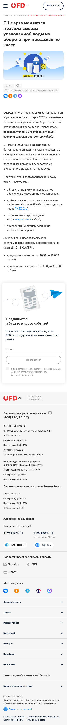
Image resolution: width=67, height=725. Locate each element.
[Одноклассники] (10, 96)
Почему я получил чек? (20, 709)
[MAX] (20, 96)
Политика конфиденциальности (43, 716)
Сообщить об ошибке (13, 716)
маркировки (23, 219)
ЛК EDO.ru (21, 208)
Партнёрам (8, 654)
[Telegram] (15, 96)
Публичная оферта (36, 720)
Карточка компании (13, 720)
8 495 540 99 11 (13, 532)
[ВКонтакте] (5, 96)
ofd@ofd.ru (46, 545)
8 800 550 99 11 (43, 532)
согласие (22, 369)
